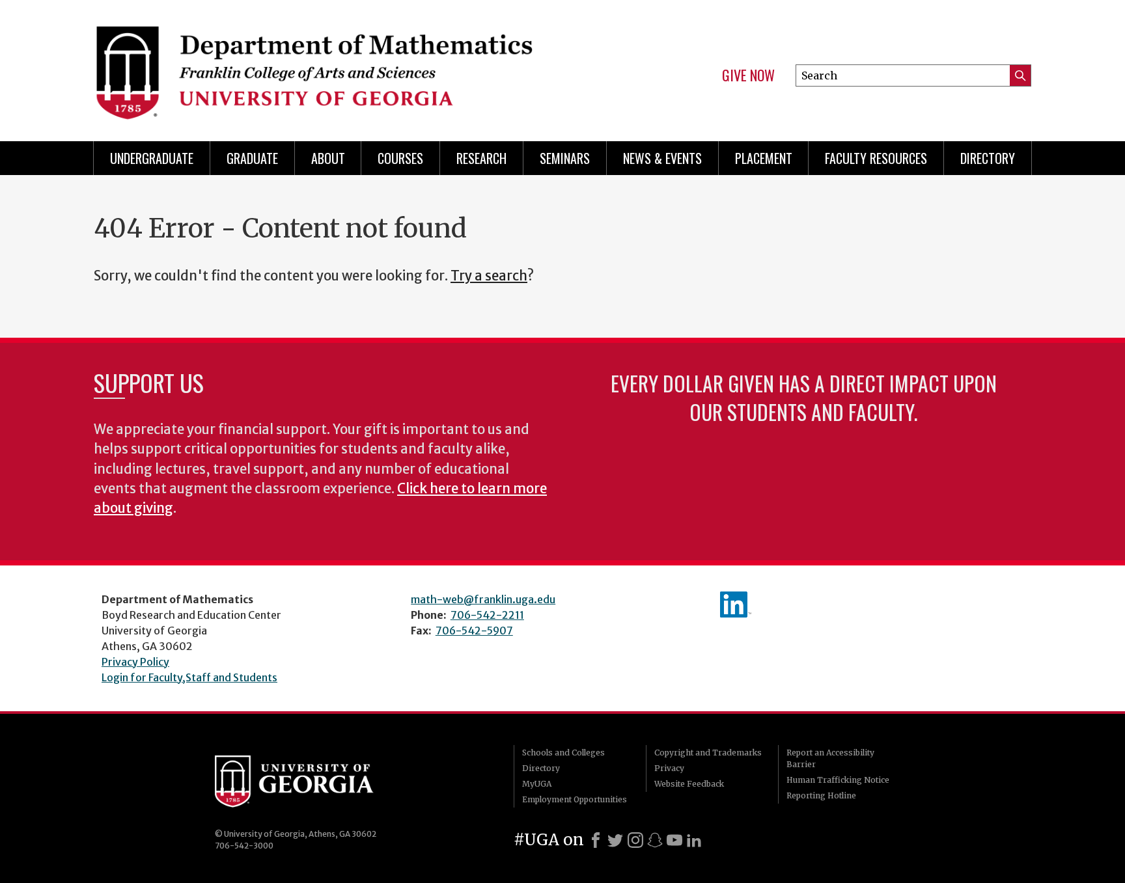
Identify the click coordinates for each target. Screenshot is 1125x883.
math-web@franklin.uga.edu (483, 599)
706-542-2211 (487, 614)
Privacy (669, 768)
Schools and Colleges (563, 752)
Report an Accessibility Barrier (830, 758)
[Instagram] (635, 840)
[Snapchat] (655, 840)
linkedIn (735, 604)
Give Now (748, 75)
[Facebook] (596, 840)
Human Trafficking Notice (837, 780)
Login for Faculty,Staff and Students (189, 677)
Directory (987, 158)
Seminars (565, 158)
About (328, 158)
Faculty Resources (876, 158)
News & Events (662, 158)
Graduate (252, 158)
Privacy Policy (135, 661)
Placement (763, 158)
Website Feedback (689, 784)
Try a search (489, 275)
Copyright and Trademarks (708, 752)
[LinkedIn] (694, 840)
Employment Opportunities (574, 799)
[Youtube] (674, 840)
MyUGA (536, 784)
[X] (615, 840)
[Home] (321, 65)
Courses (400, 158)
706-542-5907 (474, 630)
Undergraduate (151, 158)
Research (481, 158)
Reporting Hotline (821, 795)
